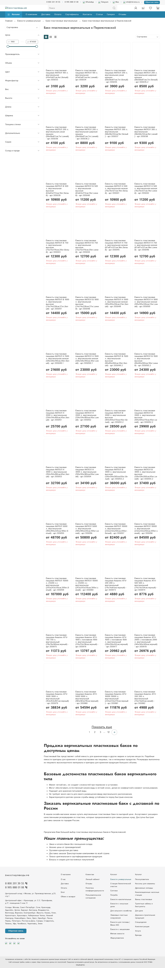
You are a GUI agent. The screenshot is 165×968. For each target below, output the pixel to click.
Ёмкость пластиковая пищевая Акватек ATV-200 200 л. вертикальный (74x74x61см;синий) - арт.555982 (145, 697)
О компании (31, 14)
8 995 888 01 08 (71, 2)
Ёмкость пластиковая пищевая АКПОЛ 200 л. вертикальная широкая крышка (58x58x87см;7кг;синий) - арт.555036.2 (86, 133)
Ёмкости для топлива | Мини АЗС (120, 923)
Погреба (113, 895)
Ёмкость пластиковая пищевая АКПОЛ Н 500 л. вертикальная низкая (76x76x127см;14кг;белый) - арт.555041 (116, 188)
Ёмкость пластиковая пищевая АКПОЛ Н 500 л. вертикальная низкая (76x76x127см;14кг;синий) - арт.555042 (145, 188)
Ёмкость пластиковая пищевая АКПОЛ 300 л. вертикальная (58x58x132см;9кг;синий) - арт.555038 (145, 132)
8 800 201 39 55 (53, 2)
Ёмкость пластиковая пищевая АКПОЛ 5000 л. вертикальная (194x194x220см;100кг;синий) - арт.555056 (87, 529)
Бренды (138, 935)
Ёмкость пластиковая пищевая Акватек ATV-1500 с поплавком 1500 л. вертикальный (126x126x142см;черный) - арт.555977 (116, 641)
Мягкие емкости (117, 933)
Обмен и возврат (68, 896)
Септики (114, 890)
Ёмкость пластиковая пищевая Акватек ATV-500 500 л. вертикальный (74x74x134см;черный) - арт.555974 (145, 584)
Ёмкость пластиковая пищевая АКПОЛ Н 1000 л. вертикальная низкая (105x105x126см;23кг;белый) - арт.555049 (116, 302)
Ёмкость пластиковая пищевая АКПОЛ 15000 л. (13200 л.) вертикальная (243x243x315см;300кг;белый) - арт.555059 (57, 584)
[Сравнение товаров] (143, 8)
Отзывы (122, 14)
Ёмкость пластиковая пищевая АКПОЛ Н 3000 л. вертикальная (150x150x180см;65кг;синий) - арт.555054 (87, 472)
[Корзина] (158, 8)
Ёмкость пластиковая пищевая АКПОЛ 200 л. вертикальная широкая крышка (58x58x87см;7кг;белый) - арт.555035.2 (146, 76)
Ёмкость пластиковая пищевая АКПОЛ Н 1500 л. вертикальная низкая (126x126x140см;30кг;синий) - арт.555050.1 (87, 358)
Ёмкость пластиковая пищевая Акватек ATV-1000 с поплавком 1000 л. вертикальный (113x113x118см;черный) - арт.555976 (86, 641)
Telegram (104, 2)
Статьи (99, 14)
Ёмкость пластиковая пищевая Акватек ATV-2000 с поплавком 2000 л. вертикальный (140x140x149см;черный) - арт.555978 (145, 641)
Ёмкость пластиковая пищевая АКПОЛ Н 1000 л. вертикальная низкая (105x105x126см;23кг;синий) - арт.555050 (146, 302)
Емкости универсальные (120, 879)
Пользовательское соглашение (93, 896)
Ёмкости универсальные (29, 20)
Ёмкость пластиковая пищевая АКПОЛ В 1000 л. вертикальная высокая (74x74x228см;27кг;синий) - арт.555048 (87, 303)
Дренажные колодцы (144, 888)
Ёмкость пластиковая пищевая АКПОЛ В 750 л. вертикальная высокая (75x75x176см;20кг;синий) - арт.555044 (86, 246)
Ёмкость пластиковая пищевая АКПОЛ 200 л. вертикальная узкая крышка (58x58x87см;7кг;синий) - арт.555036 (57, 133)
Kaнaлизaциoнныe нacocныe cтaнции (147, 893)
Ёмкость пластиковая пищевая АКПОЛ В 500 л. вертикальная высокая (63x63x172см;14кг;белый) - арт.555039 (57, 189)
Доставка (45, 14)
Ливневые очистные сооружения (119, 916)
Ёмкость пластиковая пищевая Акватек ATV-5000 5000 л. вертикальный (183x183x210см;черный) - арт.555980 (86, 697)
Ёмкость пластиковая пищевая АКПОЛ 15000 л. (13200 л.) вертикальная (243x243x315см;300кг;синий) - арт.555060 (86, 584)
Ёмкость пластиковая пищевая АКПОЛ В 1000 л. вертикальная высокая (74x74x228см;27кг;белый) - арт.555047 (57, 303)
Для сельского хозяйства (121, 911)
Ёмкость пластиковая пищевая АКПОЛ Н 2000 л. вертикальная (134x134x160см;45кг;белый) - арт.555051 (57, 415)
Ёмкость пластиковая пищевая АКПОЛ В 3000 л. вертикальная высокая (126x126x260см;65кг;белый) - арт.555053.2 (116, 473)
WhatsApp (89, 2)
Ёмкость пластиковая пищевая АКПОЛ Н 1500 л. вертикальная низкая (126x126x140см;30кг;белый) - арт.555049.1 (57, 358)
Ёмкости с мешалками (120, 929)
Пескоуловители (142, 879)
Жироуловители (117, 938)
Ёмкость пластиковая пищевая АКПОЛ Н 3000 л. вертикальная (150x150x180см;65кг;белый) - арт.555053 (57, 472)
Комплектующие (142, 926)
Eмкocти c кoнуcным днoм (119, 905)
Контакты (87, 14)
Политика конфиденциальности (95, 889)
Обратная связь (152, 2)
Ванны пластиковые (143, 899)
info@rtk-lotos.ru (132, 2)
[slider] (8, 46)
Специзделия (140, 922)
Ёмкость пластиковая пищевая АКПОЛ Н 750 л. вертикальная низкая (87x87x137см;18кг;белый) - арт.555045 (116, 245)
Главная (8, 20)
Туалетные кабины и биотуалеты (144, 905)
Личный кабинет (93, 879)
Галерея (110, 14)
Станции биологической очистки (120, 885)
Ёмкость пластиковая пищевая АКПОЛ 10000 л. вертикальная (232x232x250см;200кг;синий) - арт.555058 (146, 529)
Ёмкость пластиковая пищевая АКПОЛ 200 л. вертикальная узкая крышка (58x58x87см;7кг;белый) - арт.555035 (116, 76)
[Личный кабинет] (136, 8)
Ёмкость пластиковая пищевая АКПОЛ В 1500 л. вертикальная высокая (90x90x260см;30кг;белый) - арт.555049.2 (116, 359)
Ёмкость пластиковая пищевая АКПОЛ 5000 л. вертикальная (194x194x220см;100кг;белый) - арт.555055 (57, 529)
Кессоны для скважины (145, 883)
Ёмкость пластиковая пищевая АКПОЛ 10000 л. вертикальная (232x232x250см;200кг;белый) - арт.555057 (116, 529)
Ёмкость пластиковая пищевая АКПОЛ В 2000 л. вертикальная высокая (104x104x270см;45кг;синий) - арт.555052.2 (145, 416)
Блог (63, 892)
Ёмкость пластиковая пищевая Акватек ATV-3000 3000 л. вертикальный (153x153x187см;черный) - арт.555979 (57, 697)
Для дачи (139, 911)
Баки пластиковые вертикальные (61, 20)
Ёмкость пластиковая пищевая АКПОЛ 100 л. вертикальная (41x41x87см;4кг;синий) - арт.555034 (87, 75)
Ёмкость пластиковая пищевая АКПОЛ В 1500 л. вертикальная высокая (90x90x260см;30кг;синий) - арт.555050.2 (146, 359)
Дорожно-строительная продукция (145, 916)
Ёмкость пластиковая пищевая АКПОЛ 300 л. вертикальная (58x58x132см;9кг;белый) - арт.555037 (116, 132)
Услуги (138, 931)
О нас (63, 879)
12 (108, 732)
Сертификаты (72, 14)
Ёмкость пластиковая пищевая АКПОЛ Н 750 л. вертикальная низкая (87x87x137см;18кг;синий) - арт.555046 (145, 245)
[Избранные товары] (150, 8)
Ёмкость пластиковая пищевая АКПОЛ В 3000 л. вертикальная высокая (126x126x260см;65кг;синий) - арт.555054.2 (145, 473)
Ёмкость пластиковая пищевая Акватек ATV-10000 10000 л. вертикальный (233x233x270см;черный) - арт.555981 (116, 697)
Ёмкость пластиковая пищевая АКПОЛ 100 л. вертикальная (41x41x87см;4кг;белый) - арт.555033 (57, 75)
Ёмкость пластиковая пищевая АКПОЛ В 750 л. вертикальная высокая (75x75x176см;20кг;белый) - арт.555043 (57, 246)
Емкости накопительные (120, 899)
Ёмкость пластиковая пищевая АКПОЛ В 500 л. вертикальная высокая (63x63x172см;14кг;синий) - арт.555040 (86, 189)
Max (117, 2)
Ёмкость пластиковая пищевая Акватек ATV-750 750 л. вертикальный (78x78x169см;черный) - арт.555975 (57, 641)
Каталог (16, 14)
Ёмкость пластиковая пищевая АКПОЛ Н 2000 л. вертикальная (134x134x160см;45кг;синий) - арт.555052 (87, 415)
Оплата (57, 14)
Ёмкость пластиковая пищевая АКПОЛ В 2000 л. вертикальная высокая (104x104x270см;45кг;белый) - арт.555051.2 (116, 416)
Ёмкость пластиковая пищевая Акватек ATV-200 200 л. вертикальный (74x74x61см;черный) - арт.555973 (116, 584)
